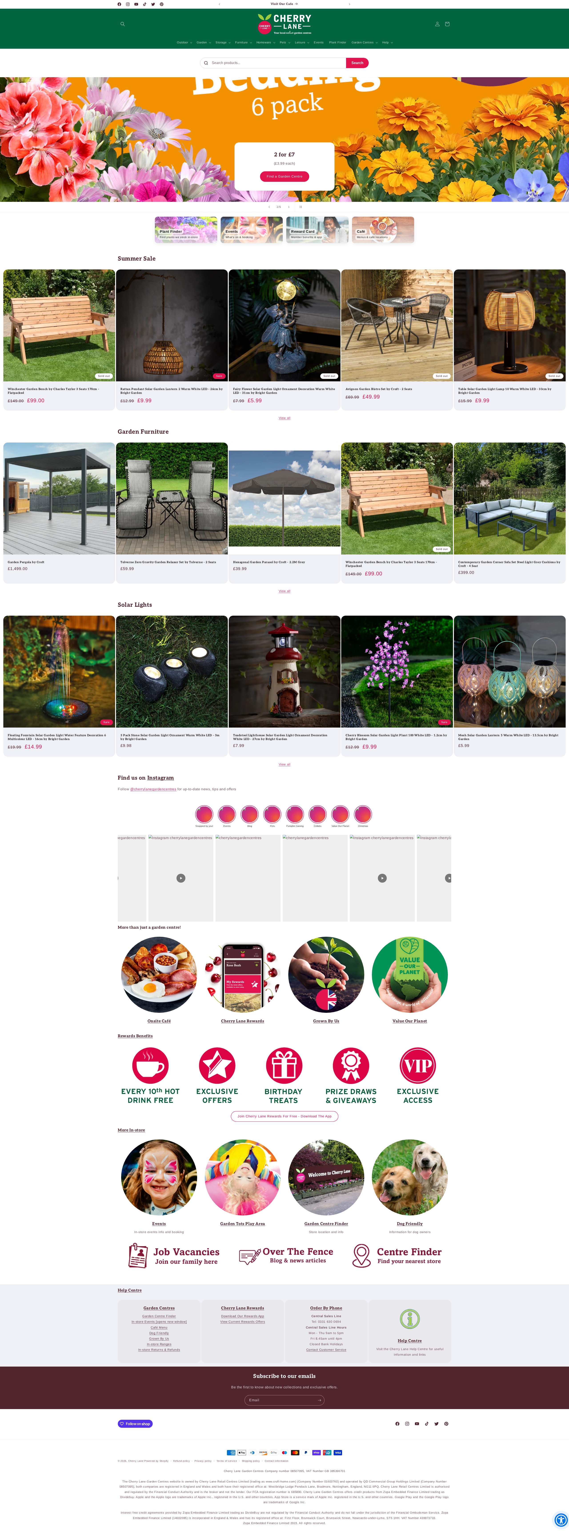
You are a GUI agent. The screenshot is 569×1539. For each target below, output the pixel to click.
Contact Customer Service (326, 1349)
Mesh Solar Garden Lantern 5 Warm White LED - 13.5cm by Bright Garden (508, 737)
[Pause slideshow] (300, 207)
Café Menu (159, 1327)
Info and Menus (156, 940)
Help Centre (130, 1290)
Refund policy (181, 1461)
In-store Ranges (159, 1344)
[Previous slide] (269, 207)
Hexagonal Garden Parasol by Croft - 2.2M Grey (269, 562)
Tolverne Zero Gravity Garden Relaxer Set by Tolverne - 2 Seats (168, 562)
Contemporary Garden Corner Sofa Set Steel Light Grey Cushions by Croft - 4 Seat (509, 564)
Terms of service (226, 1461)
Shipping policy (251, 1461)
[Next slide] (289, 207)
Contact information (277, 1461)
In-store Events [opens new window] (159, 1321)
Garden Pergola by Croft (26, 562)
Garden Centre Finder (239, 1142)
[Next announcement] (350, 4)
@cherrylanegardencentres (153, 789)
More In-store (131, 1130)
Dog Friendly (159, 1333)
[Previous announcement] (219, 4)
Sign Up (239, 940)
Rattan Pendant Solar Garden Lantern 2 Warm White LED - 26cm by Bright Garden (171, 390)
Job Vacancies (170, 1244)
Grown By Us (159, 1338)
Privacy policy (203, 1461)
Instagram (160, 778)
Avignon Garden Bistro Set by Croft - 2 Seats (379, 389)
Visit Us (323, 1142)
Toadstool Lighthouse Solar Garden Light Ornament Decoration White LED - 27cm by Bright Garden (280, 737)
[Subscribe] (319, 1400)
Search (357, 63)
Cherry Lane (136, 1461)
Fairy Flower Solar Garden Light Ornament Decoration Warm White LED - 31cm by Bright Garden (284, 390)
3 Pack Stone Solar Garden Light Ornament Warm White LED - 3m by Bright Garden (170, 737)
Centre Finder (393, 1244)
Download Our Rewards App (242, 1316)
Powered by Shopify (156, 1461)
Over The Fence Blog (281, 1244)
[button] (123, 24)
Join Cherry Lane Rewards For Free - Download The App (285, 1116)
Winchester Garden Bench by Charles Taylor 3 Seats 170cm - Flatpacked (53, 390)
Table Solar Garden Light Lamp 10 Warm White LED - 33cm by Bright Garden (504, 390)
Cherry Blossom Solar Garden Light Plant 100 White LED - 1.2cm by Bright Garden (396, 737)
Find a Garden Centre (285, 176)
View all (285, 418)
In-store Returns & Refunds (159, 1349)
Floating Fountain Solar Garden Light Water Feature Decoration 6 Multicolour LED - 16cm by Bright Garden (57, 737)
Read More (323, 940)
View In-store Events (156, 1142)
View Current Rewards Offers (242, 1321)
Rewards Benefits (135, 1036)
